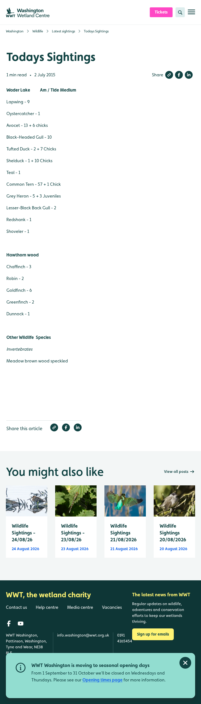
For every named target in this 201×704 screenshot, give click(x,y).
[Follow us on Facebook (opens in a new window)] (9, 623)
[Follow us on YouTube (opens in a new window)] (21, 623)
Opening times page (102, 679)
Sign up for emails (153, 634)
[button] (169, 75)
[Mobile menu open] (191, 14)
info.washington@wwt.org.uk (83, 635)
